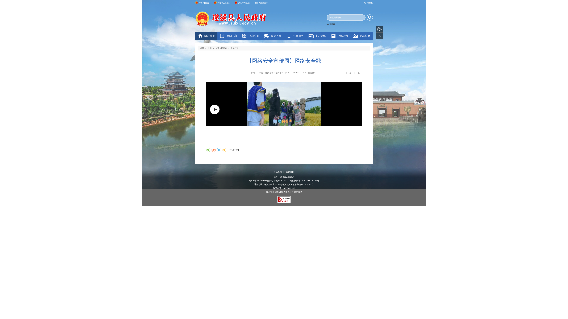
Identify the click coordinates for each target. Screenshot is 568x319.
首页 (202, 48)
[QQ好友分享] (219, 150)
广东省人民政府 (224, 3)
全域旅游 (342, 35)
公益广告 (235, 48)
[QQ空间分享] (224, 150)
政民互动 (276, 35)
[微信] (379, 29)
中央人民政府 (204, 3)
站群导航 (365, 35)
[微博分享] (214, 150)
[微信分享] (208, 150)
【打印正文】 (233, 150)
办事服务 (298, 35)
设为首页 (278, 172)
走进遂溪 (320, 35)
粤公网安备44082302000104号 (304, 180)
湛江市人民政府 (244, 3)
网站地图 (290, 172)
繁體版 (370, 3)
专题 (210, 48)
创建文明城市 (221, 48)
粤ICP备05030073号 (258, 180)
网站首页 (209, 35)
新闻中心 (231, 35)
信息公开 (254, 35)
